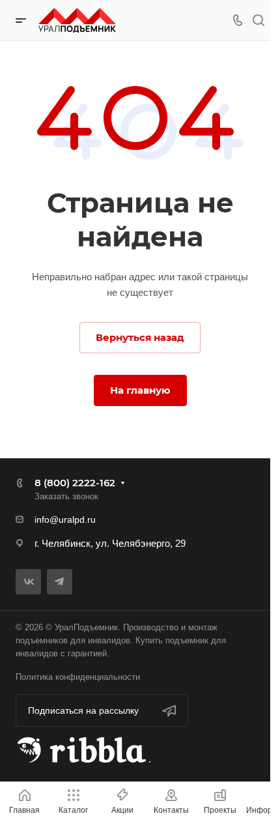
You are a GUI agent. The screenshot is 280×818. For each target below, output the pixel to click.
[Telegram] (59, 581)
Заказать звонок (66, 496)
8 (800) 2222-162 (75, 482)
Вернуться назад (140, 337)
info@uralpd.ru (65, 519)
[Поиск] (258, 20)
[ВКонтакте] (28, 581)
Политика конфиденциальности (78, 677)
